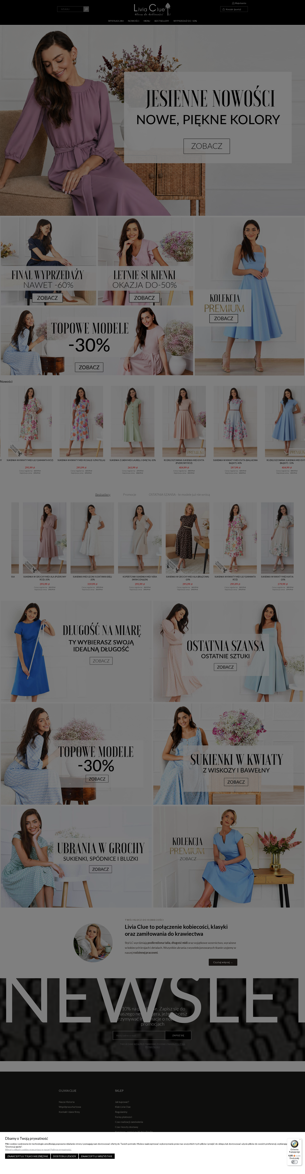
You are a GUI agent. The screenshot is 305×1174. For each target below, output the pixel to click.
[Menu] (300, 1140)
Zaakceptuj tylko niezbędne (27, 1156)
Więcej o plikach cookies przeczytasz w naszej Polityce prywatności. (38, 1149)
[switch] (294, 1162)
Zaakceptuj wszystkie (96, 1156)
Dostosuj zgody (64, 1156)
